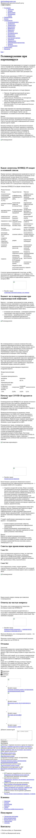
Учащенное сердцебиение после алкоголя (16, 775)
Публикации (11, 14)
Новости (6, 806)
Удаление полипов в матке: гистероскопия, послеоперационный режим (20, 690)
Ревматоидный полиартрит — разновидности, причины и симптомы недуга (18, 630)
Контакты (7, 49)
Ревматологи (11, 36)
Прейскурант (8, 47)
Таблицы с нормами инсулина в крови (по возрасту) (16, 746)
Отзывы (10, 11)
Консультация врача (10, 818)
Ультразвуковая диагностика (16, 42)
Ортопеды (11, 31)
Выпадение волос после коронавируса (19, 703)
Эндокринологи (12, 46)
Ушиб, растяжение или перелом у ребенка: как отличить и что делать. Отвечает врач (18, 788)
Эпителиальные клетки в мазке (10, 765)
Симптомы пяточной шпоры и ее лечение (16, 292)
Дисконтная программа (11, 816)
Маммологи (11, 28)
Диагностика (8, 821)
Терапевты (11, 39)
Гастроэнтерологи (13, 22)
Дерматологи (12, 25)
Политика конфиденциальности (13, 809)
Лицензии (11, 9)
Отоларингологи (13, 33)
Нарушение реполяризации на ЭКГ (11, 768)
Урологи (10, 44)
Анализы (7, 823)
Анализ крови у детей (14, 726)
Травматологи (12, 41)
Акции (10, 15)
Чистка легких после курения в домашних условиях (19, 793)
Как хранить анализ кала (8, 753)
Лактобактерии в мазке (8, 756)
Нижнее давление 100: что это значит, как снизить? (16, 749)
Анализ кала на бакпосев (11, 479)
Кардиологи (11, 27)
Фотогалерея (11, 12)
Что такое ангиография (14, 715)
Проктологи (11, 34)
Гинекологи (11, 23)
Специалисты (8, 20)
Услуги (6, 19)
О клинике (7, 8)
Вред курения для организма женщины (16, 784)
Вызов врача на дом (10, 819)
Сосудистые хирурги (14, 38)
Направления (8, 17)
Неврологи (11, 30)
